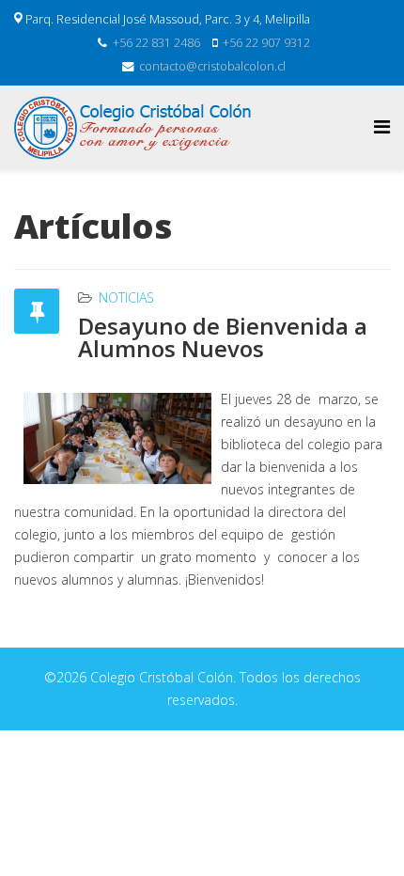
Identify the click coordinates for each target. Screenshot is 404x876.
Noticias (126, 297)
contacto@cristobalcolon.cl (212, 66)
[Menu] (382, 126)
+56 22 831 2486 (156, 43)
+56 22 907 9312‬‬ (266, 43)
